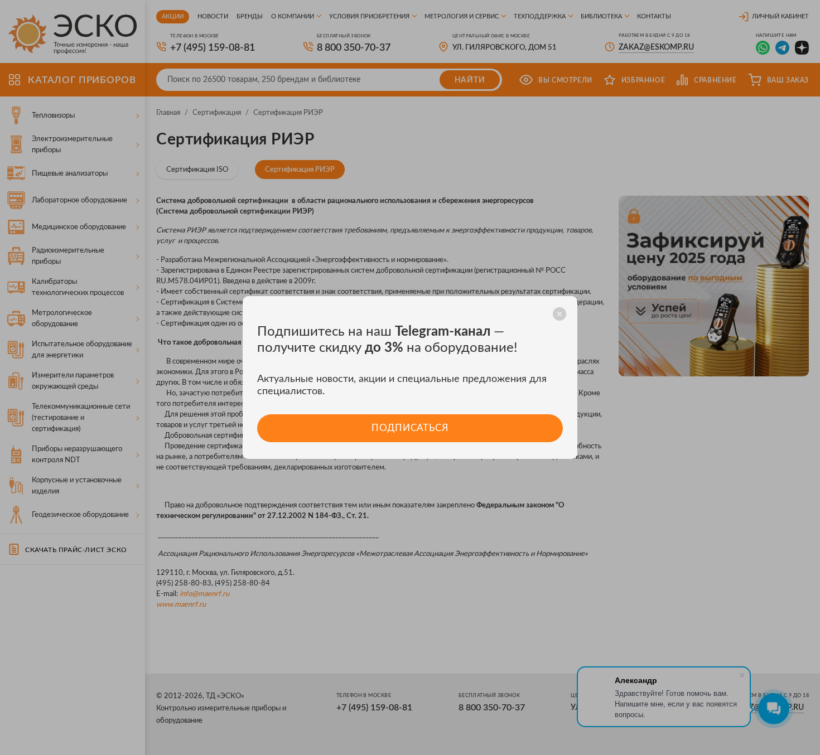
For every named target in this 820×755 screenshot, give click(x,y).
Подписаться (410, 428)
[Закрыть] (559, 314)
